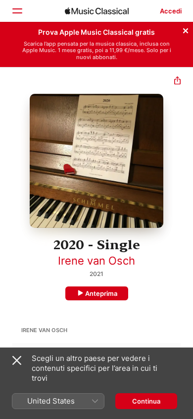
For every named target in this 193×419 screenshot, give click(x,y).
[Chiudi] (185, 29)
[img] (97, 10)
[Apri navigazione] (17, 11)
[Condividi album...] (177, 81)
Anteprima (101, 293)
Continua (146, 401)
